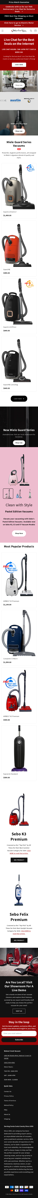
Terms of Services (10, 1100)
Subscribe (19, 1040)
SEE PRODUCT (19, 860)
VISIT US (19, 1011)
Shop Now (19, 533)
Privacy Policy (9, 1096)
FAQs (5, 1110)
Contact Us (7, 1091)
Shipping (7, 1119)
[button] (2, 31)
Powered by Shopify (28, 1194)
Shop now (19, 87)
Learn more (18, 399)
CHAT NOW (19, 64)
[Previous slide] (3, 81)
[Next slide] (35, 81)
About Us (7, 1114)
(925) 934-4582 (9, 1063)
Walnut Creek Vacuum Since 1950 (16, 1194)
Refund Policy (8, 1105)
